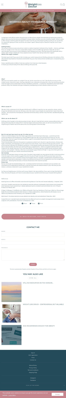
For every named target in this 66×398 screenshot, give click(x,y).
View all (33, 278)
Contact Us (33, 360)
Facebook (33, 380)
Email (3, 239)
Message (4, 247)
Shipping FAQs (33, 372)
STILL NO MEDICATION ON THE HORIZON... (38, 283)
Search (33, 352)
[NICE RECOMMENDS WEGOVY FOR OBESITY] (11, 335)
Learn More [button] (12, 395)
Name (3, 231)
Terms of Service (49, 269)
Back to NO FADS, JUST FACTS (34, 216)
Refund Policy (33, 365)
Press (33, 357)
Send (33, 264)
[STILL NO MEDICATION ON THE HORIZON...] (11, 292)
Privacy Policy (39, 269)
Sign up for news (32, 385)
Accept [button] (57, 394)
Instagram (33, 378)
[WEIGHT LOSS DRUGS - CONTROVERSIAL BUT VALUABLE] (11, 313)
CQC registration (33, 355)
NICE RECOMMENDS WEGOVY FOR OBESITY (39, 326)
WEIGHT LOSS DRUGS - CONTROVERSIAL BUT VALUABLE (43, 304)
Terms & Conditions (33, 370)
